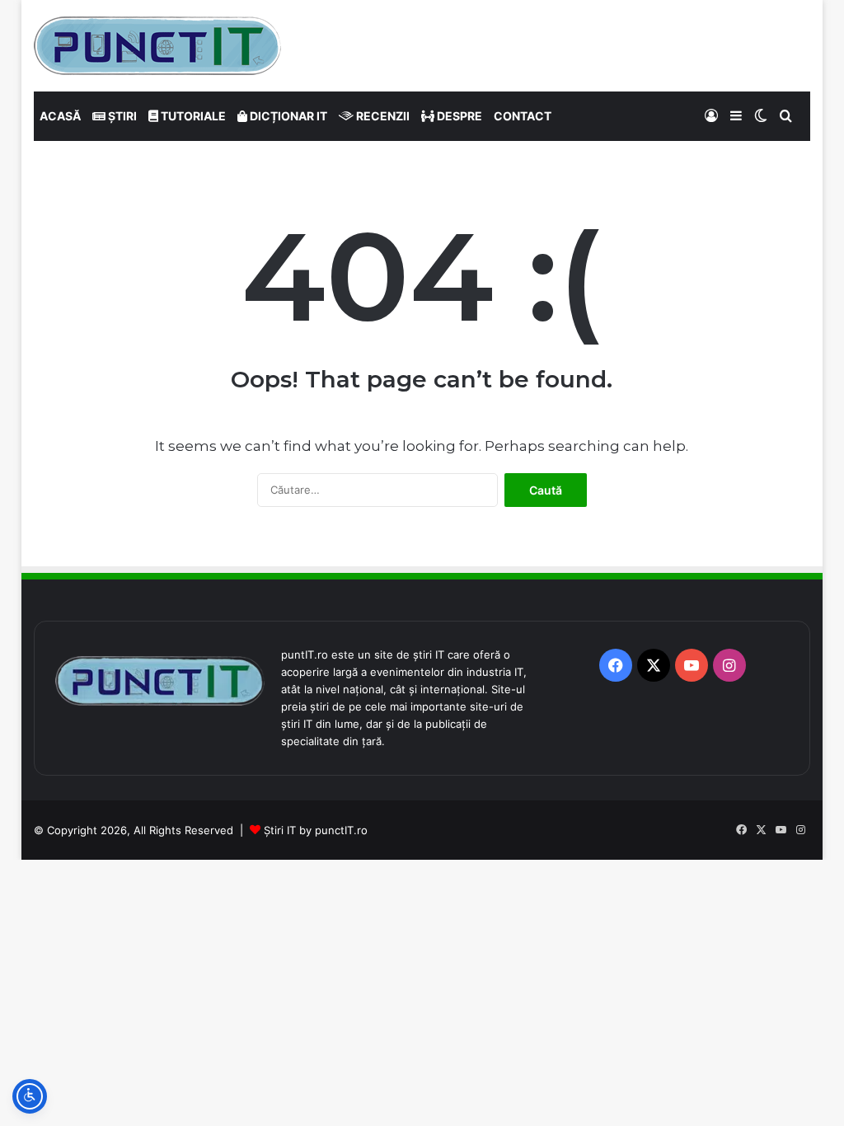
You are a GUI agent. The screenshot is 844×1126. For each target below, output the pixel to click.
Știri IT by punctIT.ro (316, 830)
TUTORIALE (192, 116)
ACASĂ (60, 116)
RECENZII (382, 116)
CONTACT (522, 116)
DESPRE (458, 116)
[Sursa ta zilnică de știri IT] (157, 45)
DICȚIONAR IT (287, 116)
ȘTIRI (121, 116)
